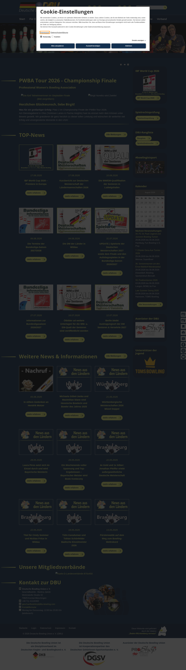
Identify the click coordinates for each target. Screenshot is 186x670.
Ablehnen (128, 46)
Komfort (57, 37)
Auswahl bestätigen (93, 46)
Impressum (44, 32)
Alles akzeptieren (57, 46)
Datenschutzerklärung (59, 32)
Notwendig (47, 37)
